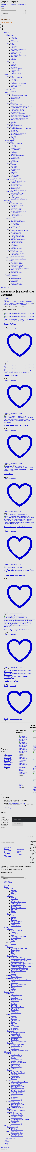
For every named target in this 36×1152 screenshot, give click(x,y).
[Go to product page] (19, 673)
